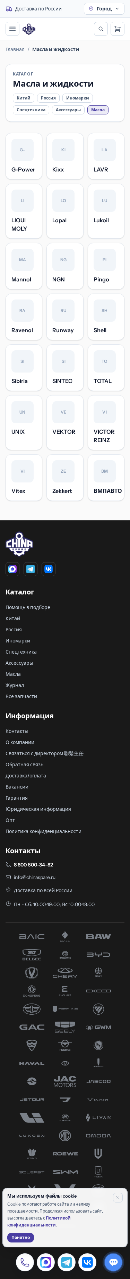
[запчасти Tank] (98, 1172)
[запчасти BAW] (98, 937)
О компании (20, 742)
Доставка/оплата (26, 776)
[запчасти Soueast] (32, 1172)
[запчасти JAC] (65, 1081)
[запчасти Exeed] (98, 991)
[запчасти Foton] (98, 1009)
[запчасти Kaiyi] (98, 1099)
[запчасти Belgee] (32, 955)
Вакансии (17, 787)
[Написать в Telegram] (66, 1262)
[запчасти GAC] (32, 1027)
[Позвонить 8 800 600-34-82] (25, 1262)
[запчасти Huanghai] (32, 1081)
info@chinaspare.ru (34, 877)
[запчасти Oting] (32, 1154)
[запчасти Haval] (32, 1063)
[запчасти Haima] (65, 1045)
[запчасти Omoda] (98, 1136)
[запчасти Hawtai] (65, 1063)
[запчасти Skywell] (98, 1154)
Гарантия (17, 798)
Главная (15, 49)
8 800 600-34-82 (33, 865)
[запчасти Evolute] (65, 991)
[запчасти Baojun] (65, 937)
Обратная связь (24, 764)
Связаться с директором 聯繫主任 (45, 753)
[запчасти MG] (65, 1136)
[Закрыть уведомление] (118, 1197)
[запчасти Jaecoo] (98, 1081)
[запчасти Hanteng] (98, 1045)
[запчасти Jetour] (32, 1099)
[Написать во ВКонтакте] (87, 1262)
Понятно (20, 1237)
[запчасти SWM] (65, 1172)
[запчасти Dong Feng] (32, 991)
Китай (24, 98)
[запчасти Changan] (32, 973)
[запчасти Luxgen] (32, 1136)
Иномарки (77, 98)
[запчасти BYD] (98, 955)
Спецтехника (31, 109)
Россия (48, 98)
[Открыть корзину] (117, 29)
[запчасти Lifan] (65, 1118)
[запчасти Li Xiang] (32, 1118)
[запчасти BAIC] (32, 937)
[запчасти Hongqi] (98, 1063)
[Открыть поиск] (101, 29)
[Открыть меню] (12, 29)
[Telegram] (30, 569)
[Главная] (29, 29)
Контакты (17, 731)
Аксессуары (68, 109)
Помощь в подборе (28, 607)
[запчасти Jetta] (65, 1099)
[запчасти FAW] (32, 1009)
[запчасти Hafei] (32, 1045)
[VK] (48, 569)
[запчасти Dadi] (98, 973)
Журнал (15, 685)
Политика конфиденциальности (43, 831)
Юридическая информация (38, 809)
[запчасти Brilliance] (65, 955)
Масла (13, 674)
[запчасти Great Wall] (98, 1027)
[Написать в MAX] (45, 1262)
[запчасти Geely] (65, 1027)
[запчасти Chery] (65, 973)
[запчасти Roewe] (65, 1154)
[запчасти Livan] (98, 1118)
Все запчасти (21, 696)
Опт (10, 820)
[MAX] (12, 569)
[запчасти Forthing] (65, 1009)
